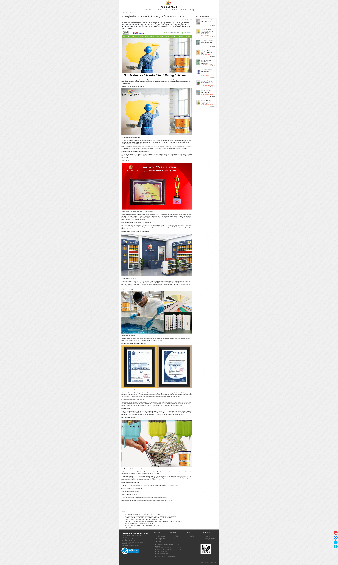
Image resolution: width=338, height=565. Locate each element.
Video (167, 10)
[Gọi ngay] (336, 533)
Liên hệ (191, 10)
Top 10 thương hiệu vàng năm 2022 (133, 217)
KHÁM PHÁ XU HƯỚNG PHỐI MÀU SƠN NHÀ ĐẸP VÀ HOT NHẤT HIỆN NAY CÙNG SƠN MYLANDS (153, 521)
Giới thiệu (183, 10)
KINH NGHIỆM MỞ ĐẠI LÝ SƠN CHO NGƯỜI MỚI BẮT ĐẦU (142, 525)
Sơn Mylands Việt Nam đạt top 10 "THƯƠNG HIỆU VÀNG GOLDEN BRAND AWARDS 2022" (150, 516)
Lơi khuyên (176, 536)
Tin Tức (174, 10)
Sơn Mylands (145, 471)
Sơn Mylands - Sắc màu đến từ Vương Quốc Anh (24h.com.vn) (142, 514)
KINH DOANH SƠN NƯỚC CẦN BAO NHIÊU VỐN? (139, 523)
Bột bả (159, 541)
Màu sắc (176, 535)
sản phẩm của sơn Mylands (133, 225)
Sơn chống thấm (161, 538)
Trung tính (128, 527)
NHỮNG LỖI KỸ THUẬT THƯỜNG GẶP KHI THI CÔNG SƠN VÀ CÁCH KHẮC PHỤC (148, 518)
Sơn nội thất (160, 535)
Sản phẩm (159, 10)
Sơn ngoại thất (161, 536)
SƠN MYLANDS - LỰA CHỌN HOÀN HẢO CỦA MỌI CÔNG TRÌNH (143, 519)
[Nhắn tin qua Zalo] (336, 542)
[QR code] (206, 548)
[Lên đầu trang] (336, 555)
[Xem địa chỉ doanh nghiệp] (336, 546)
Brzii (215, 562)
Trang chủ (149, 10)
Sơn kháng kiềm (161, 539)
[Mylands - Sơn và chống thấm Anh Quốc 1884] (169, 3)
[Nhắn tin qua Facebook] (336, 538)
